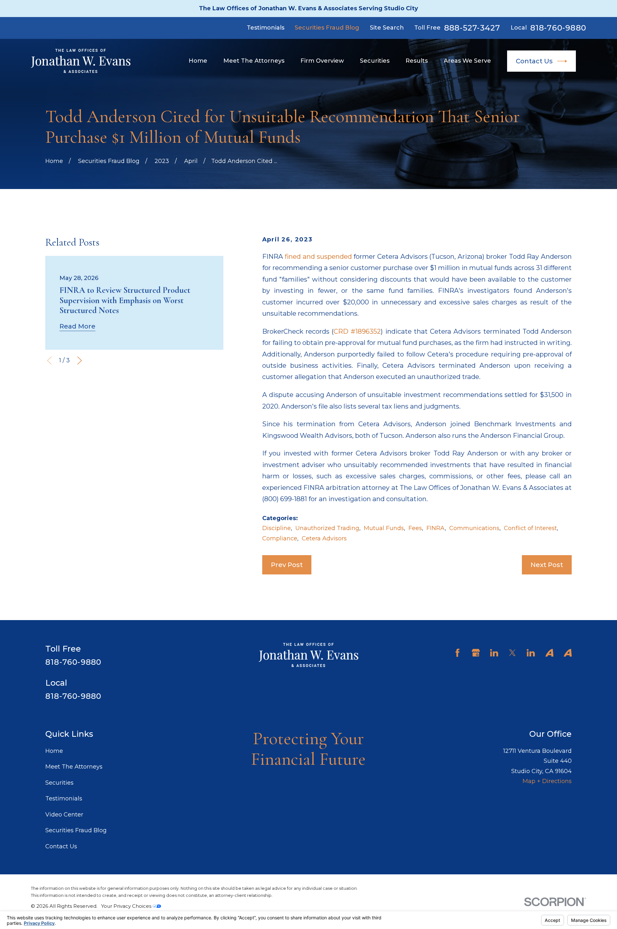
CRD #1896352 (357, 331)
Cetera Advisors (324, 538)
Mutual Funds (384, 528)
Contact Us (534, 61)
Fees (415, 528)
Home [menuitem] (198, 60)
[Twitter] (512, 653)
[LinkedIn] (494, 653)
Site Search (387, 27)
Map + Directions (547, 781)
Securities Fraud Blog (327, 27)
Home (54, 750)
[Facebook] (457, 653)
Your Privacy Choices (127, 906)
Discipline (276, 528)
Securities (59, 782)
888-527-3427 (472, 28)
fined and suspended (318, 256)
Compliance (279, 538)
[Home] (80, 61)
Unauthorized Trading (327, 528)
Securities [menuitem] (374, 60)
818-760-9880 (558, 28)
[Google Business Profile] (476, 653)
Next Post (547, 565)
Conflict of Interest (530, 528)
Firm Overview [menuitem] (322, 60)
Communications (474, 528)
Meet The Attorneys (74, 766)
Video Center (64, 814)
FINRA (435, 528)
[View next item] (80, 360)
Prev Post (287, 565)
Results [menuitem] (417, 60)
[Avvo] (549, 653)
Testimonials (265, 27)
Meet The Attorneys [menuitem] (253, 60)
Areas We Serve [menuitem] (467, 60)
